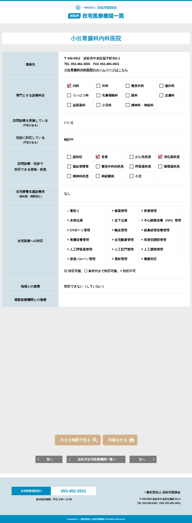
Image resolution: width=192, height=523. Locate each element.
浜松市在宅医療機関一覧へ (97, 459)
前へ (50, 459)
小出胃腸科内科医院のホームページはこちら (96, 70)
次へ (142, 459)
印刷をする (117, 440)
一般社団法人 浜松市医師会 (162, 492)
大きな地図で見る (75, 440)
